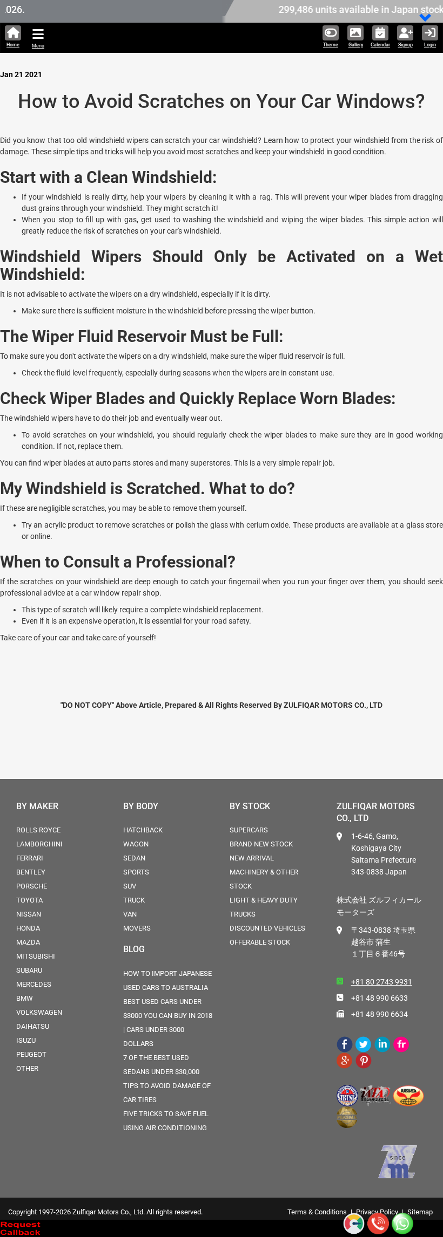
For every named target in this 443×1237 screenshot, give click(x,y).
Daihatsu (32, 1026)
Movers (137, 928)
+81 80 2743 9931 (381, 982)
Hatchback (143, 830)
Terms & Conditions (317, 1212)
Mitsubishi (35, 956)
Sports (136, 872)
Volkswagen (39, 1012)
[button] (426, 19)
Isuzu (26, 1040)
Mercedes (33, 984)
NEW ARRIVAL (252, 858)
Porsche (31, 886)
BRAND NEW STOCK (261, 844)
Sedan (134, 858)
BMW (24, 998)
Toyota (29, 900)
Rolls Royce (38, 830)
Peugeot (31, 1054)
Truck (134, 900)
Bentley (30, 872)
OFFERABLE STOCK (260, 942)
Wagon (136, 844)
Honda (28, 928)
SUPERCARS (249, 830)
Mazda (28, 942)
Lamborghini (39, 844)
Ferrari (29, 858)
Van (130, 914)
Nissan (28, 914)
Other (27, 1068)
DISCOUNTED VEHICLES (267, 928)
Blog (134, 949)
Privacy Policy (377, 1212)
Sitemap (420, 1212)
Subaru (29, 970)
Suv (129, 886)
